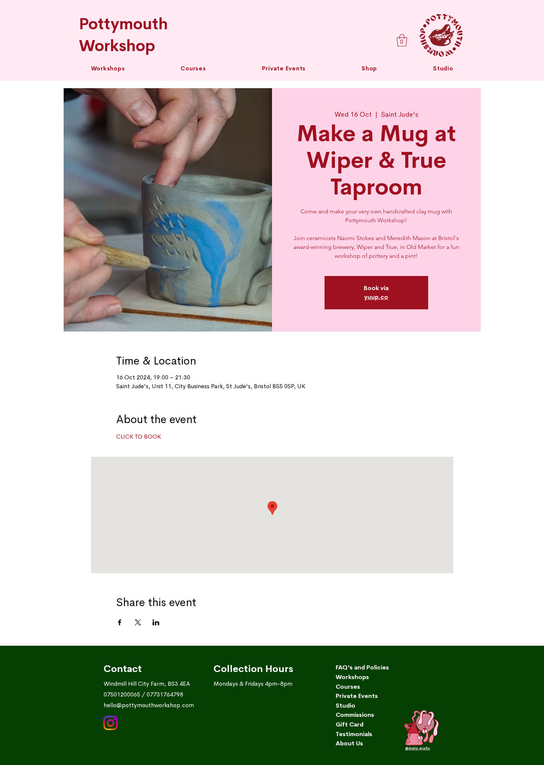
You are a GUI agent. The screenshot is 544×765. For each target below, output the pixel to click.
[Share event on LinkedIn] (155, 622)
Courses (348, 687)
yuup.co (376, 297)
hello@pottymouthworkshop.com (149, 705)
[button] (193, 68)
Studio (345, 705)
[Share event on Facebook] (119, 622)
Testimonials (354, 734)
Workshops (352, 677)
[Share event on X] (137, 622)
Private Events (357, 696)
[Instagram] (110, 723)
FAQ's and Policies (362, 667)
